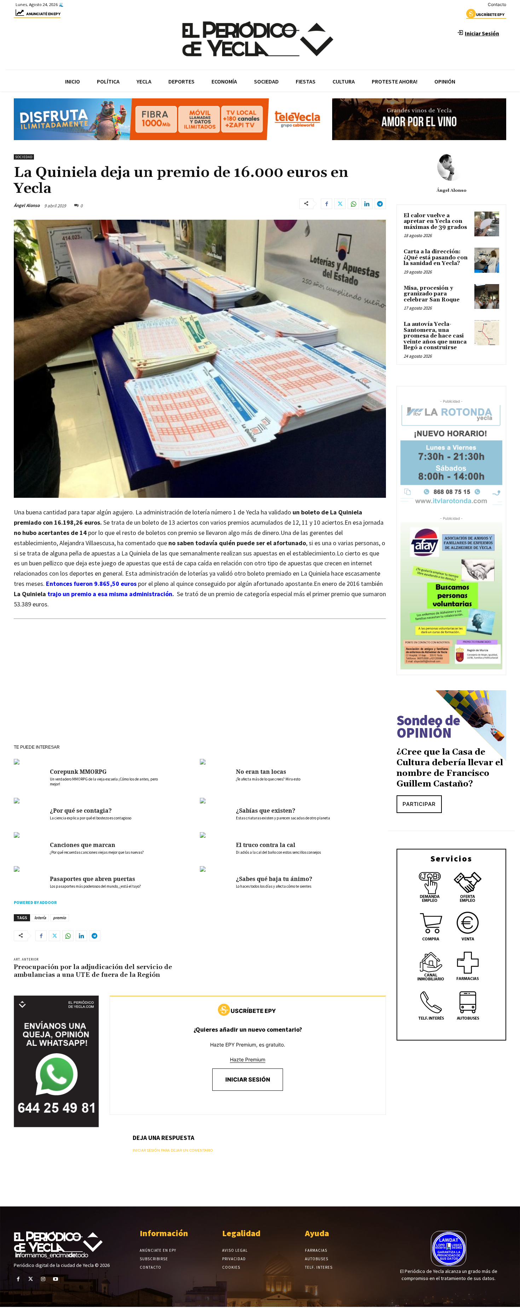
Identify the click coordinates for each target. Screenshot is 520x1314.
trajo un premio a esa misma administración (109, 594)
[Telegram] (380, 203)
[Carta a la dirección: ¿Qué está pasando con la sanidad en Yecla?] (486, 260)
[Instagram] (43, 1279)
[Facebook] (326, 203)
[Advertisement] (199, 691)
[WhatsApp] (353, 203)
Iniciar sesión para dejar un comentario (173, 1150)
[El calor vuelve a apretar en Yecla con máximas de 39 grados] (486, 224)
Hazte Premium (247, 1059)
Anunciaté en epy (43, 14)
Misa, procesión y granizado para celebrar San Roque (432, 294)
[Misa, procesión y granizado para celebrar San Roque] (486, 296)
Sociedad (24, 157)
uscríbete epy (490, 14)
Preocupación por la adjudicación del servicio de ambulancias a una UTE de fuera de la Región (93, 971)
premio (59, 917)
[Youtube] (55, 1279)
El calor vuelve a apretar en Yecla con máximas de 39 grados (435, 221)
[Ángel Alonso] (451, 166)
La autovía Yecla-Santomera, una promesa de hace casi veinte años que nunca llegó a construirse (435, 336)
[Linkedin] (366, 203)
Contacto (497, 4)
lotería (40, 917)
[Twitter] (340, 203)
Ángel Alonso (27, 205)
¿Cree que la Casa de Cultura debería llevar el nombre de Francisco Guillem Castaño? (450, 768)
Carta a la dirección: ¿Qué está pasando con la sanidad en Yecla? (436, 257)
